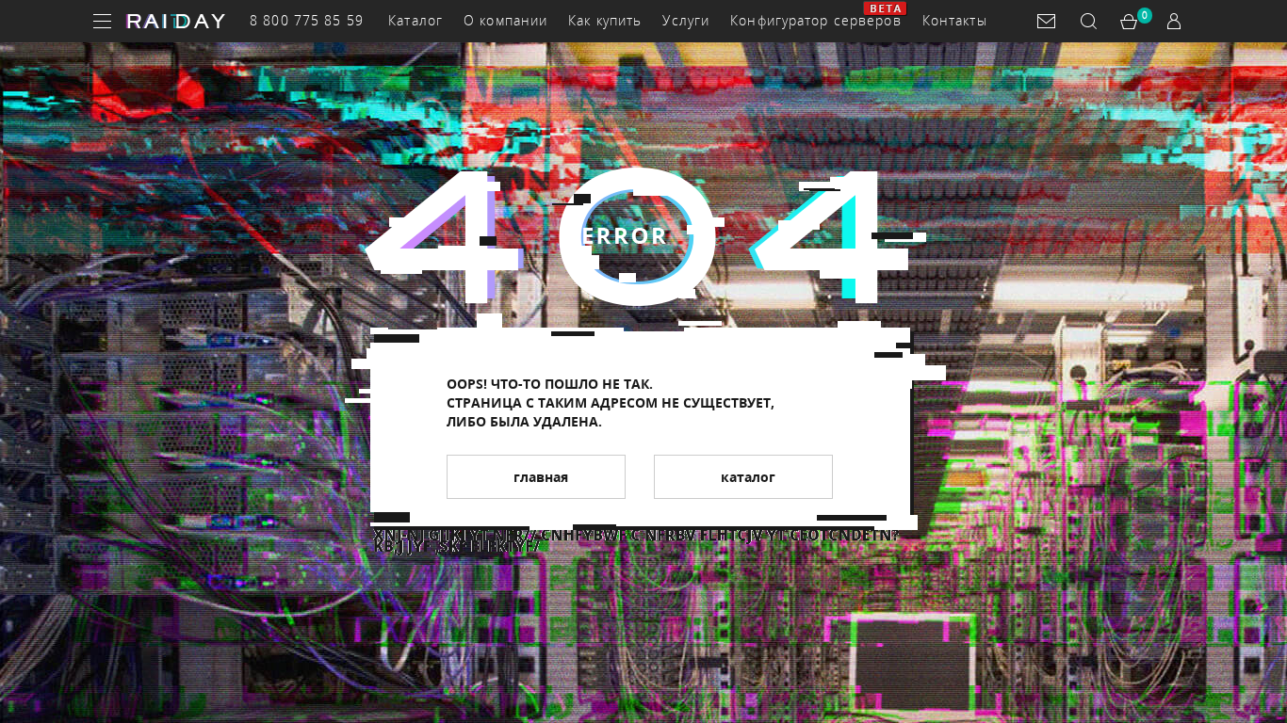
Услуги (685, 20)
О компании (505, 20)
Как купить (605, 20)
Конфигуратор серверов (816, 20)
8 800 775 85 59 (307, 20)
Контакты (954, 20)
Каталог (415, 20)
